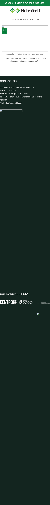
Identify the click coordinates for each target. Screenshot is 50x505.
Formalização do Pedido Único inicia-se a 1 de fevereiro (25, 54)
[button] (3, 11)
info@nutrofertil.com (13, 103)
